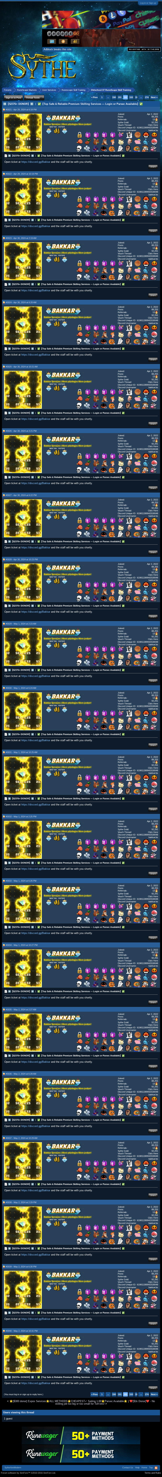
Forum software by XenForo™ (28, 1473)
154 (137, 97)
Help (137, 1467)
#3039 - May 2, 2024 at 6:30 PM (21, 1266)
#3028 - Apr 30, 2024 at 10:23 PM (22, 559)
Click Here (153, 125)
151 (120, 97)
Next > (154, 97)
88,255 (155, 116)
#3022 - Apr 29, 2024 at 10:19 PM (22, 174)
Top (151, 1467)
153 (131, 97)
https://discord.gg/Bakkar (35, 161)
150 (114, 97)
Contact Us (127, 1467)
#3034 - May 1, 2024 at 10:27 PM (22, 945)
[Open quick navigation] (157, 90)
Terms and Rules (153, 1473)
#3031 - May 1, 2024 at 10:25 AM (21, 752)
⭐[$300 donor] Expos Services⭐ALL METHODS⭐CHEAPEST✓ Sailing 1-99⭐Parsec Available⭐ (68, 1401)
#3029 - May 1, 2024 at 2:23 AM (21, 624)
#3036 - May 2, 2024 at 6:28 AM (21, 1074)
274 (147, 97)
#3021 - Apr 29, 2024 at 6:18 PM (21, 109)
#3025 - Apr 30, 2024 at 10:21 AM (22, 366)
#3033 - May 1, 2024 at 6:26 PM (21, 881)
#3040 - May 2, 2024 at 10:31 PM (22, 1331)
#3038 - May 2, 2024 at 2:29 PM (21, 1202)
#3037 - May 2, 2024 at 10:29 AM (21, 1138)
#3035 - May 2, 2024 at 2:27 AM (21, 1009)
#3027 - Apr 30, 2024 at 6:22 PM (21, 495)
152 (125, 97)
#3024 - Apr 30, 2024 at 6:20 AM (21, 302)
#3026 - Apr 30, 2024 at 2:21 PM (21, 431)
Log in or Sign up (148, 3)
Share (153, 167)
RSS (156, 1468)
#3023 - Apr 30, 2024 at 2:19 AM (21, 238)
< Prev (94, 97)
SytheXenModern (13, 1467)
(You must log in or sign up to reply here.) (23, 1394)
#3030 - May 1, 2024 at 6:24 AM (21, 688)
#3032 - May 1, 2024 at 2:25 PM (21, 816)
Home (144, 1467)
